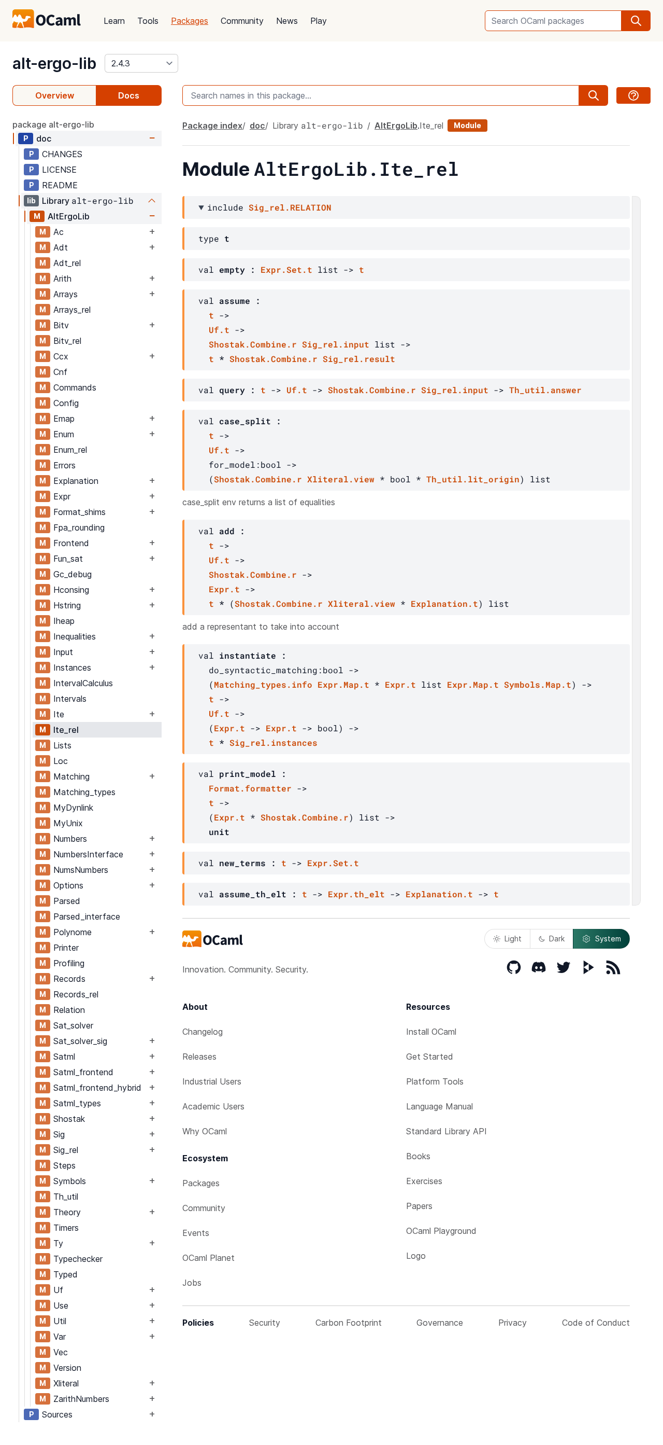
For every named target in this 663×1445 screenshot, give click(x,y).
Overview (54, 95)
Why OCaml (204, 1131)
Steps (64, 1165)
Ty (58, 1243)
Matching (71, 776)
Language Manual (439, 1106)
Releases (199, 1056)
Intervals (70, 698)
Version (67, 1368)
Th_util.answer (545, 389)
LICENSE (59, 169)
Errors (64, 465)
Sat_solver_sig (80, 1041)
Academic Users (213, 1106)
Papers (419, 1206)
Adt (60, 247)
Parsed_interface (86, 916)
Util (59, 1321)
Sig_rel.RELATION (290, 207)
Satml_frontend (83, 1072)
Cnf (60, 372)
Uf (58, 1290)
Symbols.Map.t (537, 684)
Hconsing (71, 590)
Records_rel (75, 994)
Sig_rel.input (335, 344)
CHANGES (62, 154)
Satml (64, 1056)
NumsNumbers (80, 870)
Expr (61, 496)
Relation (69, 1010)
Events (195, 1233)
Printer (66, 947)
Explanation (75, 481)
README (60, 185)
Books (418, 1156)
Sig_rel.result (359, 358)
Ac (58, 232)
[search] (636, 20)
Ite (58, 714)
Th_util (65, 1196)
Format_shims (79, 512)
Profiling (68, 963)
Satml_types (77, 1103)
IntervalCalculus (83, 683)
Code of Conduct (596, 1322)
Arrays (65, 294)
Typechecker (78, 1259)
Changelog (202, 1031)
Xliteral (66, 1383)
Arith (62, 278)
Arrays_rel (72, 309)
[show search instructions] (633, 95)
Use (60, 1305)
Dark (557, 938)
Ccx (60, 356)
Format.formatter (250, 788)
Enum (63, 434)
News (287, 21)
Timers (66, 1227)
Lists (62, 745)
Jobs (191, 1282)
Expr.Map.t (343, 684)
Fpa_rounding (79, 527)
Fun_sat (68, 558)
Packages (189, 21)
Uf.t (219, 329)
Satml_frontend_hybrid (97, 1087)
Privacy (512, 1322)
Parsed (66, 901)
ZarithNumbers (81, 1399)
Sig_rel (65, 1150)
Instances (72, 667)
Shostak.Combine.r (253, 344)
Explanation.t (444, 603)
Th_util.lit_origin (473, 479)
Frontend (71, 543)
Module (467, 125)
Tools (147, 21)
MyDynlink (73, 807)
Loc (60, 761)
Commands (74, 387)
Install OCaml (431, 1031)
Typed (65, 1274)
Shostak (69, 1119)
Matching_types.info (263, 684)
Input (63, 652)
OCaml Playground (441, 1231)
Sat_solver (73, 1025)
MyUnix (68, 823)
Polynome (72, 932)
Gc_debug (72, 574)
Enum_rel (70, 449)
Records (69, 979)
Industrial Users (211, 1081)
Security (264, 1322)
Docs (128, 95)
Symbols (69, 1181)
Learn (114, 21)
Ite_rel (66, 730)
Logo (416, 1256)
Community (242, 21)
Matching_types (84, 792)
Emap (64, 418)
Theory (67, 1212)
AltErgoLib (69, 216)
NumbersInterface (88, 854)
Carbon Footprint (348, 1322)
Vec (60, 1352)
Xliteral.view (340, 479)
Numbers (70, 838)
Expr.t (224, 588)
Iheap (64, 621)
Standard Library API (446, 1131)
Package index (212, 125)
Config (66, 403)
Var (59, 1336)
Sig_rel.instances (273, 742)
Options (68, 885)
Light (513, 938)
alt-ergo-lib (54, 63)
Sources (57, 1414)
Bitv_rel (67, 341)
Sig (59, 1134)
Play (318, 21)
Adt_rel (67, 263)
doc (43, 138)
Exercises (424, 1181)
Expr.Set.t (286, 269)
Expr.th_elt (356, 893)
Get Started (429, 1056)
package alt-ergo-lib (53, 124)
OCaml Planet (208, 1258)
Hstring (67, 605)
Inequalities (74, 636)
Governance (439, 1322)
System (608, 938)
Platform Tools (435, 1081)
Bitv (61, 325)
